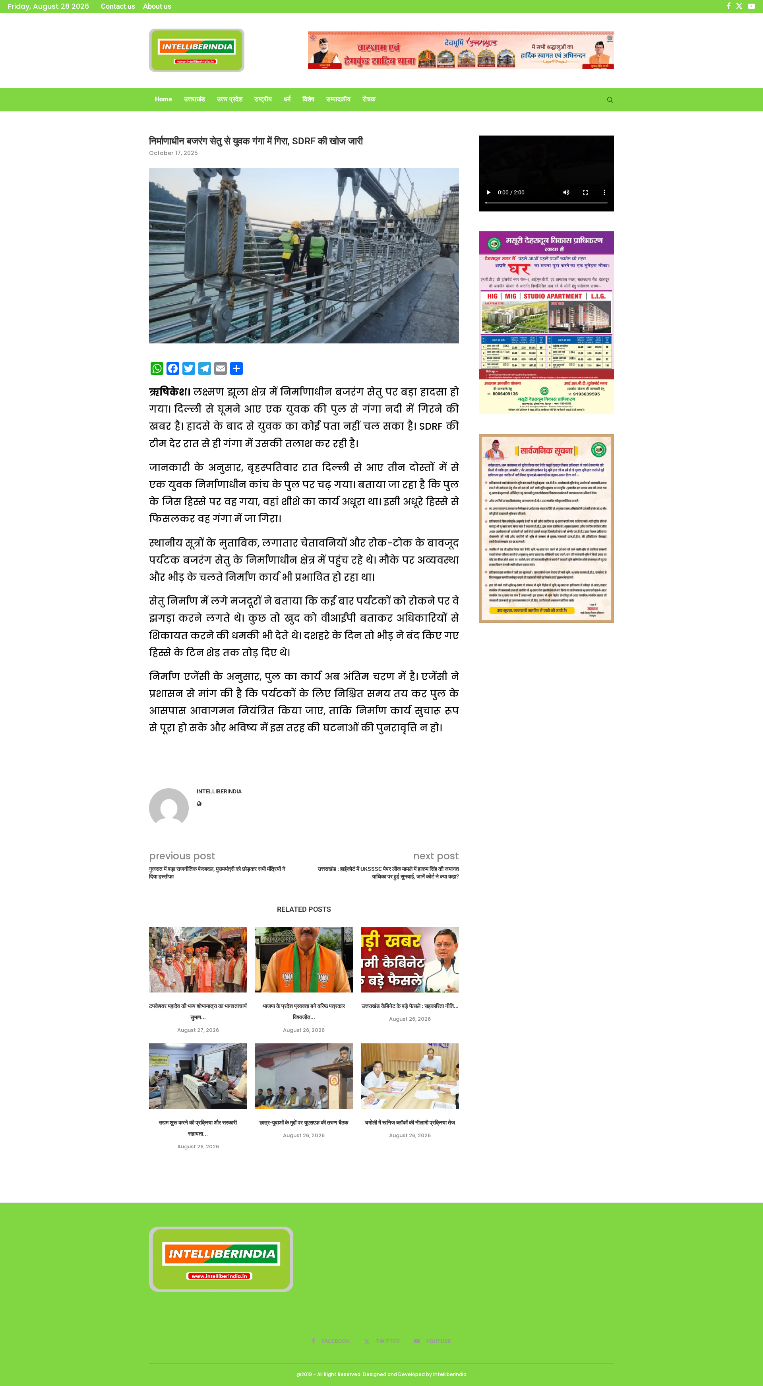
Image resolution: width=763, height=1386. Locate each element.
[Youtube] (751, 6)
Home (163, 99)
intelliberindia (219, 791)
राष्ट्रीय (263, 99)
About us (157, 6)
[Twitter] (739, 6)
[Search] (610, 99)
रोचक (369, 99)
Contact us (118, 6)
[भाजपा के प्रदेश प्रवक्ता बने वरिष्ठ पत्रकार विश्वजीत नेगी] (304, 959)
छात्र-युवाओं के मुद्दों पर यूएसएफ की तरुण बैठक (303, 1122)
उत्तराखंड (194, 99)
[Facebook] (728, 6)
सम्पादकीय (338, 99)
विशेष (308, 99)
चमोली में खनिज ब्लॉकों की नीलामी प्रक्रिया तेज (410, 1122)
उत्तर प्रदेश (229, 99)
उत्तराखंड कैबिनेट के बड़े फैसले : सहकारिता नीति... (410, 1006)
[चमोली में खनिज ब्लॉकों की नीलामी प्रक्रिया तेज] (410, 1076)
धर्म (287, 99)
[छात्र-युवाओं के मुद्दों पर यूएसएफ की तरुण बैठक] (304, 1076)
